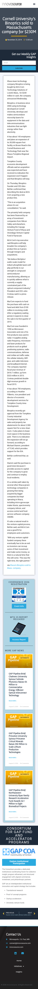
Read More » (13, 701)
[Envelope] (22, 953)
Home (19, 960)
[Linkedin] (15, 953)
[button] (34, 4)
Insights (19, 972)
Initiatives (18, 966)
